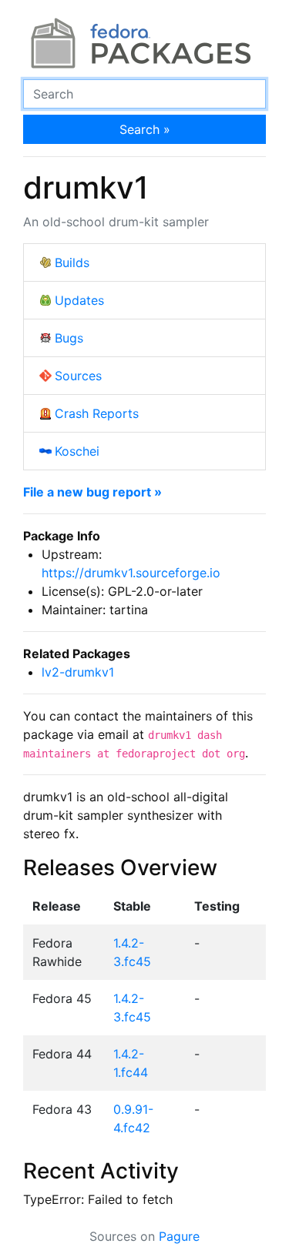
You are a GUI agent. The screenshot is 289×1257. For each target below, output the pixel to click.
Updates (79, 300)
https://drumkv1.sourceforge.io (131, 572)
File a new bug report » (92, 492)
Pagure (179, 1236)
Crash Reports (97, 413)
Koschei (77, 451)
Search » (144, 129)
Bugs (69, 338)
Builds (72, 262)
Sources (78, 375)
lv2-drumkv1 (78, 672)
